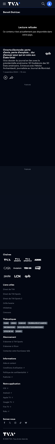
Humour (22, 323)
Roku (5, 411)
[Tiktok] (20, 422)
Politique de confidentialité (14, 372)
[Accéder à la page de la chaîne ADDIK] (38, 260)
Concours (7, 312)
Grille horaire (8, 303)
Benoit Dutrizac (11, 12)
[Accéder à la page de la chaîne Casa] (7, 268)
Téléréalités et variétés (37, 323)
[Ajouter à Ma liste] (5, 77)
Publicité (6, 377)
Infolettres (7, 308)
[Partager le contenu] (11, 77)
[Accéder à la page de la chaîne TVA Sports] (17, 260)
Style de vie (8, 331)
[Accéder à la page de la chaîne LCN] (17, 276)
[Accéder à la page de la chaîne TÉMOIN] (28, 268)
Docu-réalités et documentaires (30, 327)
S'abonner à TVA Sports (13, 341)
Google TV (7, 402)
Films (6, 323)
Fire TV (6, 407)
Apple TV (7, 397)
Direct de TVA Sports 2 (12, 298)
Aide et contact (9, 363)
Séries (13, 323)
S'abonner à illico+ (11, 346)
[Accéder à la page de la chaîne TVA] (7, 260)
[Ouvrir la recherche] (43, 4)
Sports (18, 331)
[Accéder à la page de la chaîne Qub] (28, 276)
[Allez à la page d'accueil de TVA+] (14, 4)
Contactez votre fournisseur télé (16, 351)
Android (6, 393)
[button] (4, 4)
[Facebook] (4, 422)
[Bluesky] (26, 422)
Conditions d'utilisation (13, 368)
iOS (4, 388)
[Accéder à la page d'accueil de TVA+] (9, 434)
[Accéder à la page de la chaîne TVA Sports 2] (28, 260)
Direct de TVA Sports (12, 294)
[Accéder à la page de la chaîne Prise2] (38, 268)
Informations (9, 327)
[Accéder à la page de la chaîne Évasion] (17, 268)
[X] (9, 422)
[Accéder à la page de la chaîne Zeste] (7, 276)
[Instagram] (15, 422)
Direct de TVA (9, 289)
